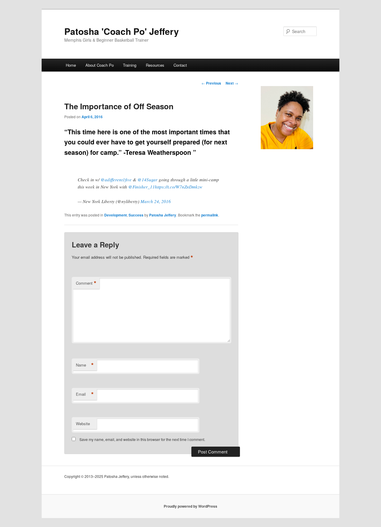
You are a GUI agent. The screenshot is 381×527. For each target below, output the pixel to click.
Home (71, 65)
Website (83, 423)
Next (232, 83)
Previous (211, 83)
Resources (155, 65)
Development (115, 215)
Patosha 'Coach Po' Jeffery (121, 31)
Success (136, 215)
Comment (86, 283)
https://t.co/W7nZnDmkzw (178, 187)
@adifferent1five (116, 180)
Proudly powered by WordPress (190, 506)
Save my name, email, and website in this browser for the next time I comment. (142, 439)
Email (85, 394)
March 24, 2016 (155, 201)
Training (129, 65)
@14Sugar (147, 180)
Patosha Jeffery (162, 215)
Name (85, 365)
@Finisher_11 (141, 187)
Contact (180, 65)
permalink (209, 215)
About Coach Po (99, 65)
